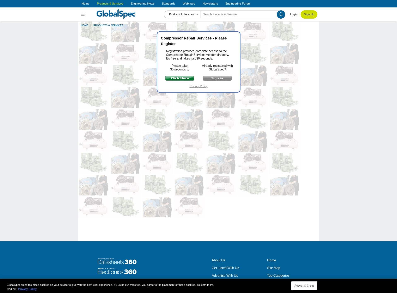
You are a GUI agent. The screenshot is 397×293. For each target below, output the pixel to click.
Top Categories (278, 275)
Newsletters (210, 3)
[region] (198, 286)
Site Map (273, 268)
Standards (168, 3)
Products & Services (110, 3)
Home (86, 3)
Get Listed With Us (225, 268)
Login (294, 14)
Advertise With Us (225, 275)
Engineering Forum (238, 3)
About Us (218, 260)
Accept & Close (304, 285)
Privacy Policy (199, 86)
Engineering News (142, 3)
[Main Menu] (83, 14)
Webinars (189, 3)
